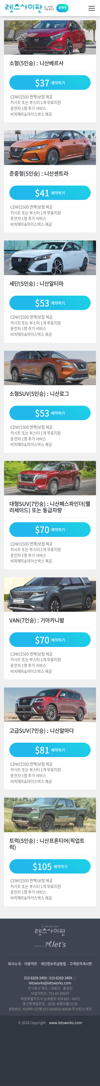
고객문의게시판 (81, 963)
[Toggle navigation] (92, 8)
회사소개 (14, 963)
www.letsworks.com (65, 1022)
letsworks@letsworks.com (50, 982)
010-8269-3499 (35, 977)
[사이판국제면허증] (29, 8)
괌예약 (62, 7)
